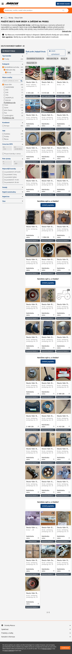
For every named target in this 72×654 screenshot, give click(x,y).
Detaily (4, 187)
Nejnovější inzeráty (9, 169)
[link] (32, 73)
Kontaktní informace (8, 637)
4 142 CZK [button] (60, 427)
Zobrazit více (66, 31)
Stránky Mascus (9, 625)
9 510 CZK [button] (45, 93)
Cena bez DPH (7, 144)
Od (3, 161)
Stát (3, 131)
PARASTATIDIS (33, 541)
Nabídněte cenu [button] (30, 125)
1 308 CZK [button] (45, 237)
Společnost (4, 629)
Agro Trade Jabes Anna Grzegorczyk (36, 96)
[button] (12, 51)
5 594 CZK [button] (30, 93)
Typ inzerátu (6, 56)
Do (14, 161)
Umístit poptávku (48, 205)
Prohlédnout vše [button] (9, 103)
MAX (15, 147)
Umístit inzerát (64, 4)
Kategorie (5, 64)
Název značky (7, 77)
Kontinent (5, 122)
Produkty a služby (7, 633)
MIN (4, 147)
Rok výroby (6, 158)
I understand (65, 648)
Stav (4, 201)
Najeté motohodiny (9, 192)
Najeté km (5, 196)
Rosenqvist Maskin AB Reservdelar (35, 129)
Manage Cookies (46, 648)
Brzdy (11, 18)
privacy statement (9, 650)
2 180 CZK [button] (60, 394)
